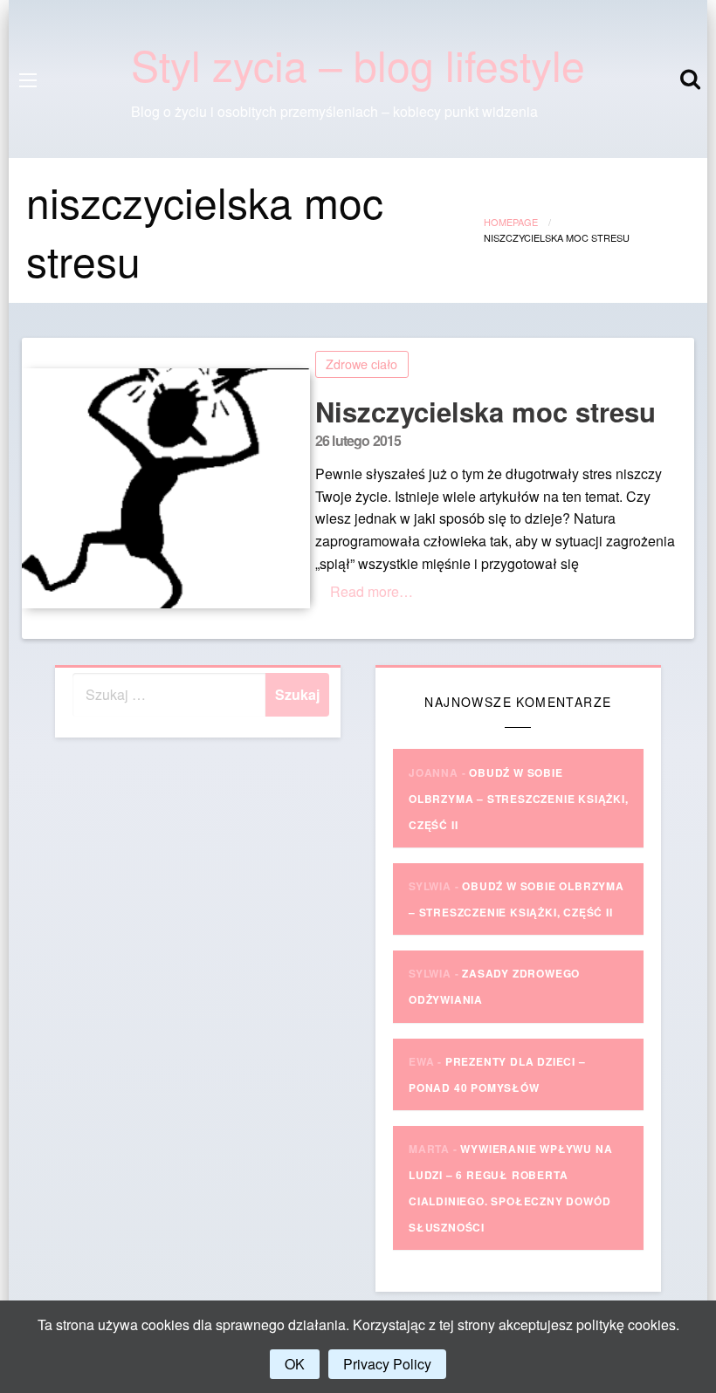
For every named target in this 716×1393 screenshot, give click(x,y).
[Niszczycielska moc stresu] (162, 488)
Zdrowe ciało (361, 363)
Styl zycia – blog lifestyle (358, 64)
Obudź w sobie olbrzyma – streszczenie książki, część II (519, 799)
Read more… (371, 591)
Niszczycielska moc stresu (485, 411)
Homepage (511, 222)
